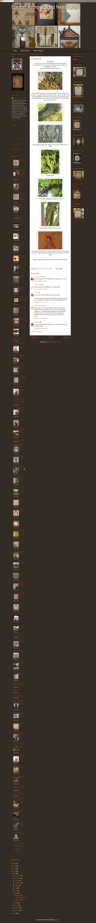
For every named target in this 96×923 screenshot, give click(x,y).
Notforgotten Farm (17, 205)
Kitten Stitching (17, 255)
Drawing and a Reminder (22, 458)
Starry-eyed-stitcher (18, 419)
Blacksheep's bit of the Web (18, 221)
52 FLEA (15, 572)
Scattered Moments (18, 822)
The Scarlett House (17, 640)
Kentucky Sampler (17, 832)
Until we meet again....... (22, 605)
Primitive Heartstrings (18, 276)
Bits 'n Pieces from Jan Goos (18, 799)
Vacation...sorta (16, 636)
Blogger (57, 920)
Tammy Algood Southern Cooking (19, 787)
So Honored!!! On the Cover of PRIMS (22, 348)
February (17, 908)
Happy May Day (19, 900)
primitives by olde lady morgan (18, 344)
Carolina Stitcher (17, 338)
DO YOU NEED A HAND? (22, 704)
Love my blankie (22, 308)
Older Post (66, 337)
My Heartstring (17, 317)
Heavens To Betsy (17, 695)
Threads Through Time (18, 683)
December (18, 876)
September (18, 883)
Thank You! (15, 691)
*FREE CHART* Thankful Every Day (22, 320)
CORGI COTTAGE (17, 690)
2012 (14, 871)
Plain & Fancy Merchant (19, 430)
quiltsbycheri (16, 520)
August (17, 886)
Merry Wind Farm (17, 296)
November (18, 878)
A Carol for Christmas (21, 224)
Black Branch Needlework (19, 456)
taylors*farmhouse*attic (19, 355)
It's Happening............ (22, 653)
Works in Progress (38, 51)
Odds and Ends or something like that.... (22, 825)
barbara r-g (37, 285)
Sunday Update (16, 339)
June (16, 891)
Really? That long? (22, 421)
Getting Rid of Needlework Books (19, 685)
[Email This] (56, 268)
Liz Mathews (16, 541)
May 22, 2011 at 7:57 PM (40, 289)
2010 (14, 913)
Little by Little (16, 849)
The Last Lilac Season (22, 574)
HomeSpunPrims (17, 265)
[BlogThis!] (57, 268)
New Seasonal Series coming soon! (22, 368)
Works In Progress (21, 724)
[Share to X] (59, 268)
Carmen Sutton (38, 306)
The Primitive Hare (17, 215)
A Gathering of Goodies (22, 802)
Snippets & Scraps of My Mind (19, 744)
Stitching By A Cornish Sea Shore (19, 488)
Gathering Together (21, 246)
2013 (14, 869)
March (17, 905)
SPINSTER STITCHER (18, 169)
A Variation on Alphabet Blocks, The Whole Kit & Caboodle (22, 379)
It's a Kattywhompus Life (19, 733)
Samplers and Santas (18, 159)
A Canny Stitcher (17, 673)
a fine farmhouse (17, 477)
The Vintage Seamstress (19, 712)
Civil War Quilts (17, 193)
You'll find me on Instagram (22, 479)
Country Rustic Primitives (19, 776)
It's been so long (22, 674)
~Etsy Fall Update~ (21, 277)
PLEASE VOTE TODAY (22, 757)
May (16, 893)
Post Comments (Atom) (54, 342)
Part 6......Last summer (22, 357)
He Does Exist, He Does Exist (22, 747)
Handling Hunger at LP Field (19, 789)
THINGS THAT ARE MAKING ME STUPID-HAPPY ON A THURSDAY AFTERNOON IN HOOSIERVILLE (19, 174)
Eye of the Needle (17, 499)
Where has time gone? (21, 626)
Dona (35, 293)
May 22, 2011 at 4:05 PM (40, 281)
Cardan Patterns (24, 51)
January (17, 910)
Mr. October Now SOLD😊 (22, 468)
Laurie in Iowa (38, 277)
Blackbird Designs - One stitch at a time (19, 408)
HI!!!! (14, 794)
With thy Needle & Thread (19, 366)
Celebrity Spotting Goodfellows (21, 448)
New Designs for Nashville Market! (22, 289)
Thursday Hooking (21, 553)
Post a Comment (37, 332)
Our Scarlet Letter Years (19, 440)
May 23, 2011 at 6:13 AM (40, 319)
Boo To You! (21, 767)
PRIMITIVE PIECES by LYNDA (18, 651)
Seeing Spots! (22, 641)
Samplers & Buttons (18, 603)
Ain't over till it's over (22, 161)
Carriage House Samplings (19, 376)
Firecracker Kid (16, 851)
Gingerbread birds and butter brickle (22, 411)
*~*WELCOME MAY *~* (22, 664)
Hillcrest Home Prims (18, 582)
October (17, 881)
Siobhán (36, 322)
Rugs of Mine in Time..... (18, 551)
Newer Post (34, 337)
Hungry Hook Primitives (18, 755)
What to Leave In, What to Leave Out (22, 502)
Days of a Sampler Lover (19, 307)
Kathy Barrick (16, 286)
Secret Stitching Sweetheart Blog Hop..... (22, 257)
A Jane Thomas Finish (21, 897)
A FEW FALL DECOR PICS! (22, 267)
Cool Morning (22, 777)
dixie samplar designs (18, 846)
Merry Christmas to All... (22, 512)
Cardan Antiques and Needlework (46, 7)
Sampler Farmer (17, 843)
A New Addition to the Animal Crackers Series (22, 391)
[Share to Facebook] (60, 268)
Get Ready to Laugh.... (22, 834)
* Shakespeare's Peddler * (19, 593)
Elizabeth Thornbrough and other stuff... (22, 299)
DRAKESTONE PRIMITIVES (19, 662)
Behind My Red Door (18, 328)
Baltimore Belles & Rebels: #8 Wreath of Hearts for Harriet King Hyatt (19, 198)
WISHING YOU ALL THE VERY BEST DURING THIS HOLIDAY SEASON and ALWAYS (19, 401)
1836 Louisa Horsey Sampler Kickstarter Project (22, 596)
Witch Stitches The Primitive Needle (17, 811)
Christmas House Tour (21, 431)
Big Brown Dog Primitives (19, 509)
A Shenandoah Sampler (19, 530)
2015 (14, 864)
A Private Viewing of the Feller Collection (22, 491)
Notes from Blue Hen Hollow (19, 723)
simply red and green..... (22, 521)
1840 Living (16, 398)
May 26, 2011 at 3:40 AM (40, 328)
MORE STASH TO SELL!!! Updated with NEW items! (22, 533)
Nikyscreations (16, 233)
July (16, 888)
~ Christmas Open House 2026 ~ (22, 208)
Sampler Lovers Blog (18, 562)
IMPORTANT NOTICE (17, 217)
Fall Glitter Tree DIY (22, 542)
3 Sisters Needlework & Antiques (18, 701)
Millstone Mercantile (18, 635)
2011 (14, 874)
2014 (14, 866)
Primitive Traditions (17, 793)
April (16, 903)
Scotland (21, 563)
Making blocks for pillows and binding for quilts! (22, 715)
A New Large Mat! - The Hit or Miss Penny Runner (22, 186)
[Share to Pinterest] (62, 268)
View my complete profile (18, 120)
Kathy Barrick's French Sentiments (17, 149)
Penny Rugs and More (18, 183)
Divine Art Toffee (16, 147)
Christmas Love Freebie (22, 234)
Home (15, 51)
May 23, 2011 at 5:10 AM (40, 302)
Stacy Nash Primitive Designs (18, 387)
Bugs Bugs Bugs (19, 895)
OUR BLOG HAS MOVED (18, 696)
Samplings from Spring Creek (19, 243)
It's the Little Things (22, 735)
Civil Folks (15, 624)
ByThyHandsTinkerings (18, 466)
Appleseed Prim (17, 766)
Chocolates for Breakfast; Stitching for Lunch (19, 445)
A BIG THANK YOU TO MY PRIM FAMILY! (22, 585)
